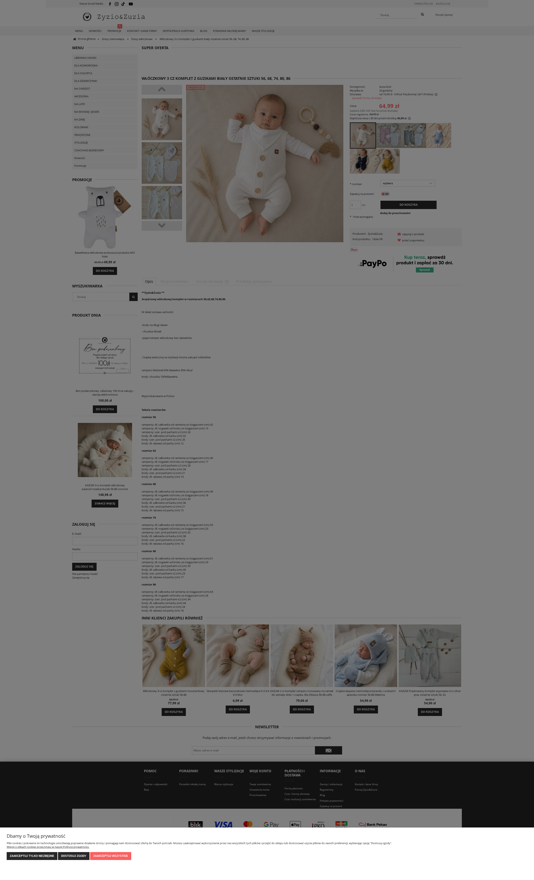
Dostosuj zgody (73, 855)
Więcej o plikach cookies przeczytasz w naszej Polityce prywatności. (48, 847)
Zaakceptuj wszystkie (110, 855)
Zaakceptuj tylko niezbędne (32, 855)
